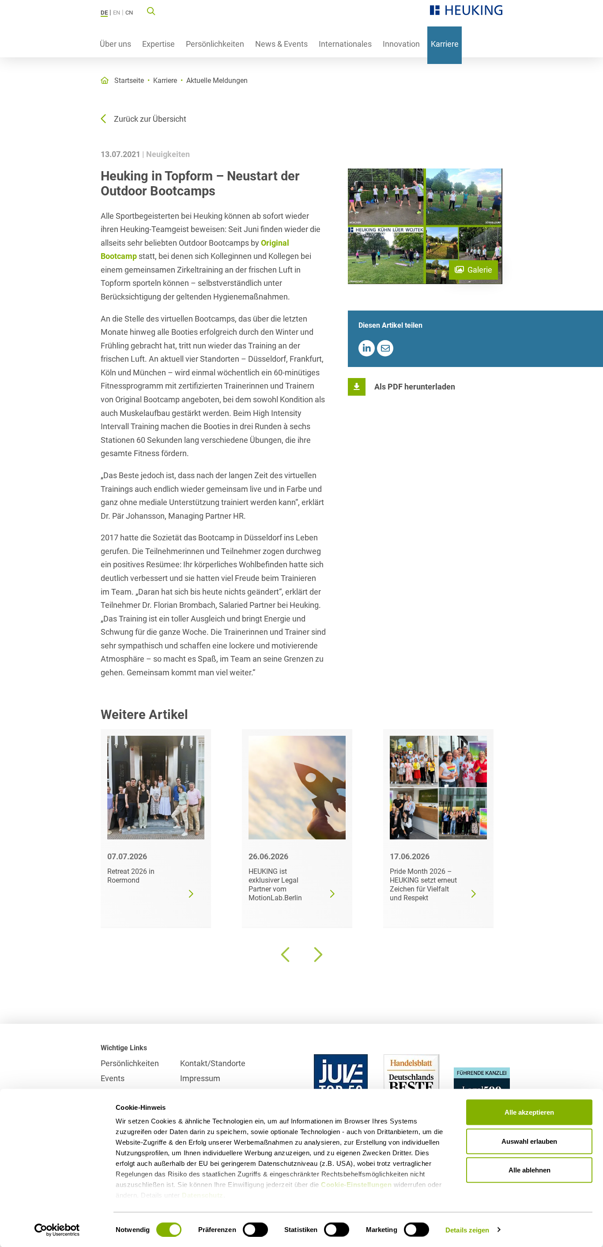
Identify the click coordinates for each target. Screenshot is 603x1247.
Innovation (401, 44)
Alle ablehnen (529, 1170)
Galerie (479, 269)
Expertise (158, 44)
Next (317, 954)
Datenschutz (202, 1195)
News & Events (281, 44)
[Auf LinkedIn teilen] (366, 348)
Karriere (445, 44)
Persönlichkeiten (215, 44)
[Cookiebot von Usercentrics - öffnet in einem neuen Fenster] (57, 1229)
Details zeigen (467, 1229)
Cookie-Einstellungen (356, 1184)
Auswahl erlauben (529, 1141)
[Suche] (151, 11)
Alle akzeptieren (529, 1112)
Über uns (115, 44)
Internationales (345, 44)
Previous (286, 954)
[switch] (255, 1229)
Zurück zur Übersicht (150, 119)
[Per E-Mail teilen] (385, 348)
